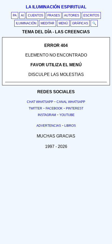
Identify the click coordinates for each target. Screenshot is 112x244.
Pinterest (74, 108)
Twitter (35, 108)
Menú (63, 23)
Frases (53, 15)
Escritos (91, 15)
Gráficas (80, 23)
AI (22, 15)
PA (15, 15)
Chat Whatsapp (40, 102)
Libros (70, 125)
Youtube (66, 115)
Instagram (47, 115)
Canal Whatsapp (71, 102)
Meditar (47, 23)
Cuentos (35, 15)
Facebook (54, 108)
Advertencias (48, 125)
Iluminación (26, 23)
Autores (71, 15)
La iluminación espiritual (56, 7)
